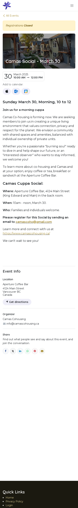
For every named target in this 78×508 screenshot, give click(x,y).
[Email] (42, 351)
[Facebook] (6, 351)
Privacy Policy (14, 501)
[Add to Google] (25, 91)
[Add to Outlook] (16, 91)
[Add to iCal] (7, 91)
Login (9, 505)
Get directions (18, 302)
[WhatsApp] (27, 351)
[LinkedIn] (20, 351)
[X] (13, 351)
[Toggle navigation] (72, 5)
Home (10, 497)
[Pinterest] (35, 351)
